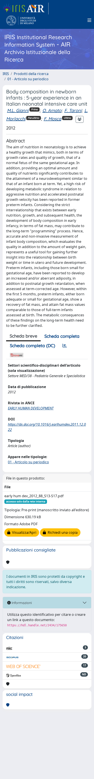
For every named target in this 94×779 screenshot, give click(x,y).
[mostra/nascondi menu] (89, 20)
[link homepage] (26, 8)
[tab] (65, 345)
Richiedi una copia (62, 532)
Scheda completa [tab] (61, 336)
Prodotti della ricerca (31, 73)
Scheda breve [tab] (23, 336)
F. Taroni (73, 110)
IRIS (6, 73)
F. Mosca (52, 118)
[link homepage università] (21, 20)
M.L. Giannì (18, 110)
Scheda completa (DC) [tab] (32, 345)
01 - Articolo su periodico (28, 79)
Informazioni (21, 602)
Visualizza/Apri (23, 532)
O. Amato (51, 110)
